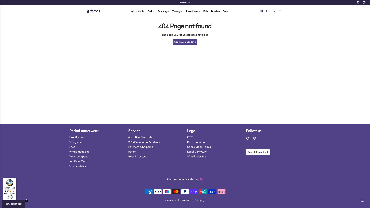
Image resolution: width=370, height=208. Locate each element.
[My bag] (280, 11)
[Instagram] (358, 2)
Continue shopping (185, 42)
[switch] (10, 197)
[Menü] (14, 179)
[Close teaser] (26, 201)
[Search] (267, 11)
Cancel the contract (258, 152)
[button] (13, 204)
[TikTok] (364, 2)
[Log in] (274, 11)
